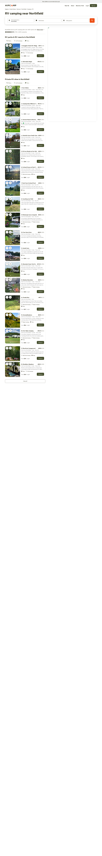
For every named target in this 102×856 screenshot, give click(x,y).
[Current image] (10, 99)
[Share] (10, 45)
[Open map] (72, 74)
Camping (29, 9)
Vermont (19, 9)
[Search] (92, 20)
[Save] (7, 45)
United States (12, 9)
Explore (7, 9)
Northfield (24, 9)
